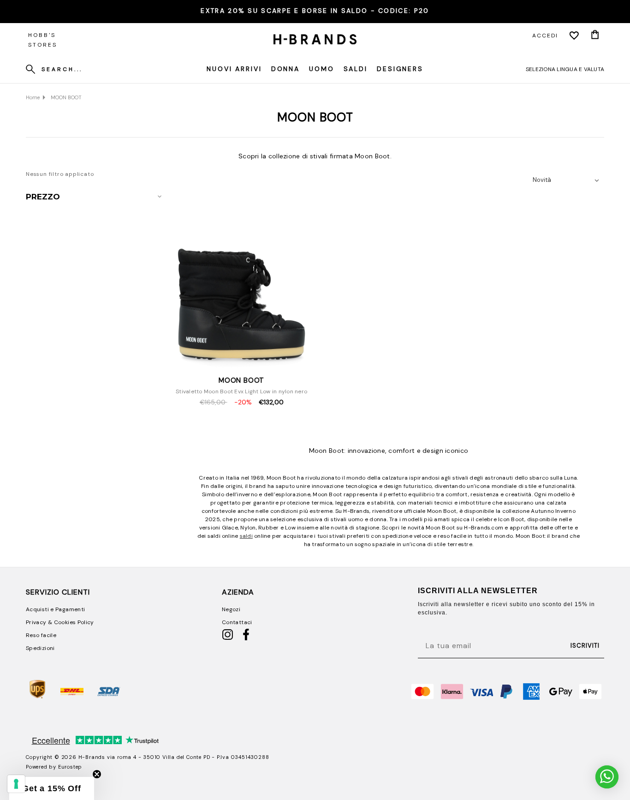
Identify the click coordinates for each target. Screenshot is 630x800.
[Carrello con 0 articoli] (595, 35)
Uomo (321, 69)
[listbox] (567, 180)
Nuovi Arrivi (234, 69)
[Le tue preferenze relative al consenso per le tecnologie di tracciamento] (16, 784)
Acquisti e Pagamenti (55, 609)
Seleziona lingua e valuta (565, 69)
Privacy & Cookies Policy (60, 622)
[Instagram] (227, 638)
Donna (285, 69)
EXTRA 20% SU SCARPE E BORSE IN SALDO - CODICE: (315, 10)
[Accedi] (574, 35)
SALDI (356, 69)
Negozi (231, 609)
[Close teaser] (96, 774)
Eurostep (70, 767)
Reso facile (41, 635)
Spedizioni (40, 648)
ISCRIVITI (585, 646)
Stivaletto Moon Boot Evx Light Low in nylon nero (241, 391)
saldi (246, 536)
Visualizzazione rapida (241, 359)
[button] (51, 788)
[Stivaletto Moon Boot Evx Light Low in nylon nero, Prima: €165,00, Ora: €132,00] (241, 280)
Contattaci (237, 622)
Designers (400, 69)
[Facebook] (246, 638)
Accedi (545, 35)
